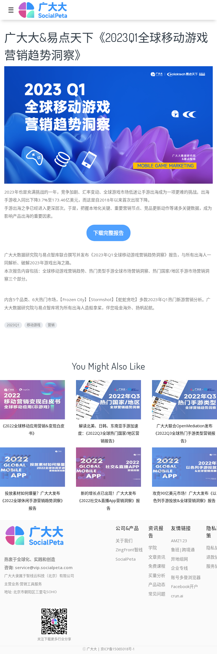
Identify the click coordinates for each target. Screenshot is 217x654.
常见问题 (156, 594)
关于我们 (124, 540)
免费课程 (156, 566)
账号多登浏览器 (186, 577)
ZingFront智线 (129, 549)
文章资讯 (156, 557)
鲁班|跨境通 (183, 549)
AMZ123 (179, 540)
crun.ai (177, 596)
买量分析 (156, 575)
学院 (152, 547)
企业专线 (179, 568)
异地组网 (179, 559)
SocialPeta (126, 559)
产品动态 (156, 584)
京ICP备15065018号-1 (118, 649)
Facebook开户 (184, 586)
